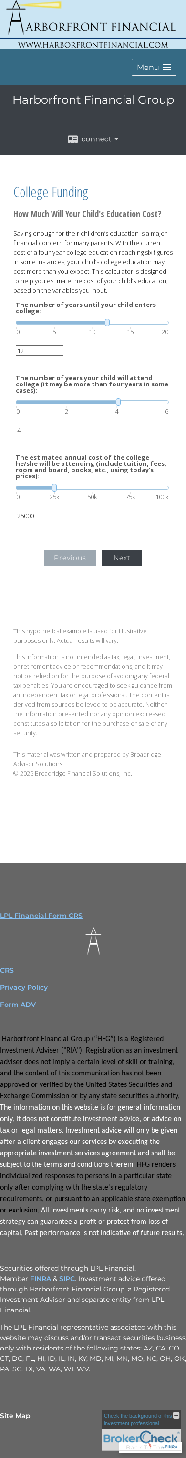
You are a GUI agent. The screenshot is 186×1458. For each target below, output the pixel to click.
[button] (154, 67)
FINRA (40, 1278)
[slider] (92, 323)
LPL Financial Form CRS (41, 915)
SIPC (67, 1278)
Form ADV (18, 1004)
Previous (70, 557)
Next (122, 557)
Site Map (15, 1415)
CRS (7, 970)
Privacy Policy (25, 987)
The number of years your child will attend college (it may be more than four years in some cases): (92, 384)
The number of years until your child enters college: (86, 308)
